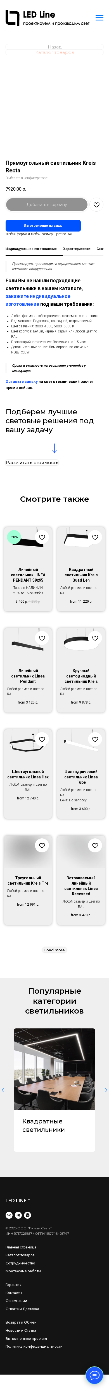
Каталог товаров (20, 1255)
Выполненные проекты (26, 1338)
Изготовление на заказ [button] (43, 226)
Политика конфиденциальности (34, 1346)
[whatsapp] (27, 1215)
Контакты (14, 1293)
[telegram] (18, 1215)
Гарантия (14, 1285)
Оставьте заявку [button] (22, 381)
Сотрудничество (20, 1263)
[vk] (9, 1215)
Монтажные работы (23, 1271)
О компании (16, 1301)
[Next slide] (106, 1090)
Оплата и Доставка (22, 1309)
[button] (32, 462)
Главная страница (21, 1247)
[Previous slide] (2, 1090)
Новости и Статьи (21, 1330)
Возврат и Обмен (21, 1322)
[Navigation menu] (99, 18)
